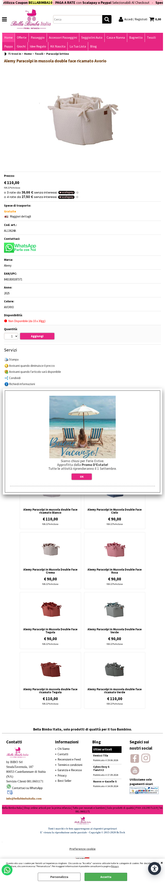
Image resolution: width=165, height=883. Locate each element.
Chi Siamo (64, 749)
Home (8, 37)
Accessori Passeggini (63, 37)
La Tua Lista (78, 46)
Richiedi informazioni (22, 384)
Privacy (115, 866)
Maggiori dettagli (20, 216)
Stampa (14, 359)
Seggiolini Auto (91, 37)
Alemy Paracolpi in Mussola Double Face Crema (50, 571)
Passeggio (38, 37)
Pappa (8, 46)
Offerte (22, 37)
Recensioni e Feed (69, 759)
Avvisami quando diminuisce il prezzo (32, 366)
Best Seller (64, 781)
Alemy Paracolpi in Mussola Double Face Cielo (115, 511)
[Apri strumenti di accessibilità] (154, 868)
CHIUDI (162, 863)
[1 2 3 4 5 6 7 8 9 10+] (11, 337)
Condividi (15, 378)
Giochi (21, 46)
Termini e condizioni (70, 765)
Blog (93, 46)
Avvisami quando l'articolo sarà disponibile (35, 372)
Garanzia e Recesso (70, 770)
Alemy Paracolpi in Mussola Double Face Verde (115, 631)
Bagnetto (136, 37)
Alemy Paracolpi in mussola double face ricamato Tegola (50, 691)
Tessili (151, 37)
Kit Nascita (57, 46)
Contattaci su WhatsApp (27, 788)
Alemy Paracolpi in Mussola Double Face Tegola (50, 631)
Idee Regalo (38, 46)
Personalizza (59, 877)
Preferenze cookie (82, 849)
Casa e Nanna (116, 37)
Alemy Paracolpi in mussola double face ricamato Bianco (50, 511)
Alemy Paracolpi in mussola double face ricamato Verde (115, 691)
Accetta (105, 877)
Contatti (63, 754)
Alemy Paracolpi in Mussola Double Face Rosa (115, 571)
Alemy (7, 265)
